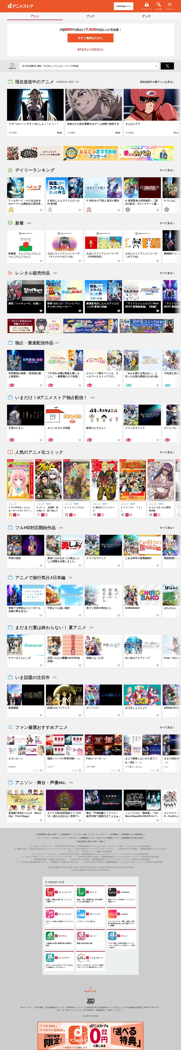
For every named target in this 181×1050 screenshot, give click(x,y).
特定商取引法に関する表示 (132, 838)
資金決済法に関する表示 (87, 841)
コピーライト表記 (80, 834)
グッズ (146, 16)
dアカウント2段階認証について (82, 838)
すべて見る (166, 170)
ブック (90, 16)
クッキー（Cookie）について (55, 838)
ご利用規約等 (65, 834)
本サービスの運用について (108, 838)
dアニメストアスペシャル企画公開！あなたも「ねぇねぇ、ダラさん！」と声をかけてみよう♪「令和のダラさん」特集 (77, 66)
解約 (101, 841)
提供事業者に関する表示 (47, 834)
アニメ (35, 16)
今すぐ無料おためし (90, 38)
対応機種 (114, 834)
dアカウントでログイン (90, 49)
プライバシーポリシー (99, 834)
